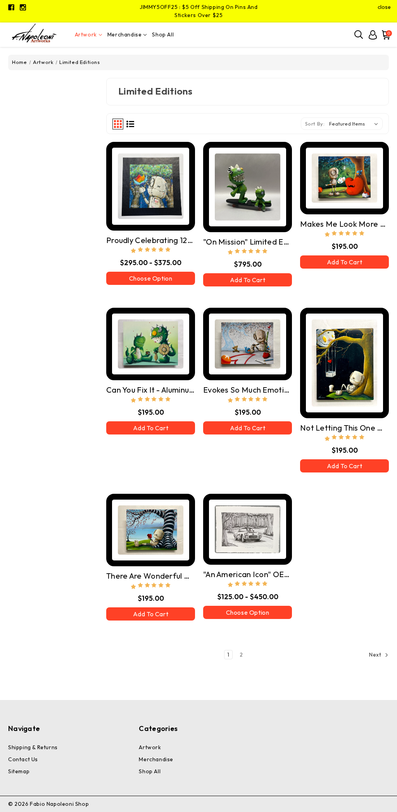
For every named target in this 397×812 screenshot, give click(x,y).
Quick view (135, 185)
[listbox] (355, 123)
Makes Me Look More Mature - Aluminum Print (344, 224)
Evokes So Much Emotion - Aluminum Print (247, 390)
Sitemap (18, 771)
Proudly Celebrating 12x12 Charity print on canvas (150, 240)
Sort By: (315, 124)
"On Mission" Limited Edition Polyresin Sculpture (247, 242)
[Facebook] (11, 7)
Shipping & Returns (33, 747)
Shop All (163, 34)
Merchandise (124, 34)
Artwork (86, 34)
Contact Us (23, 759)
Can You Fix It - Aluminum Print (150, 390)
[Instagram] (23, 7)
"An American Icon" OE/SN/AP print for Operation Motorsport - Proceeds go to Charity (247, 574)
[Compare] (151, 185)
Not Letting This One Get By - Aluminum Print (344, 428)
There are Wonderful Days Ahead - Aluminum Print (150, 576)
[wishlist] (166, 185)
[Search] (359, 35)
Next (376, 655)
